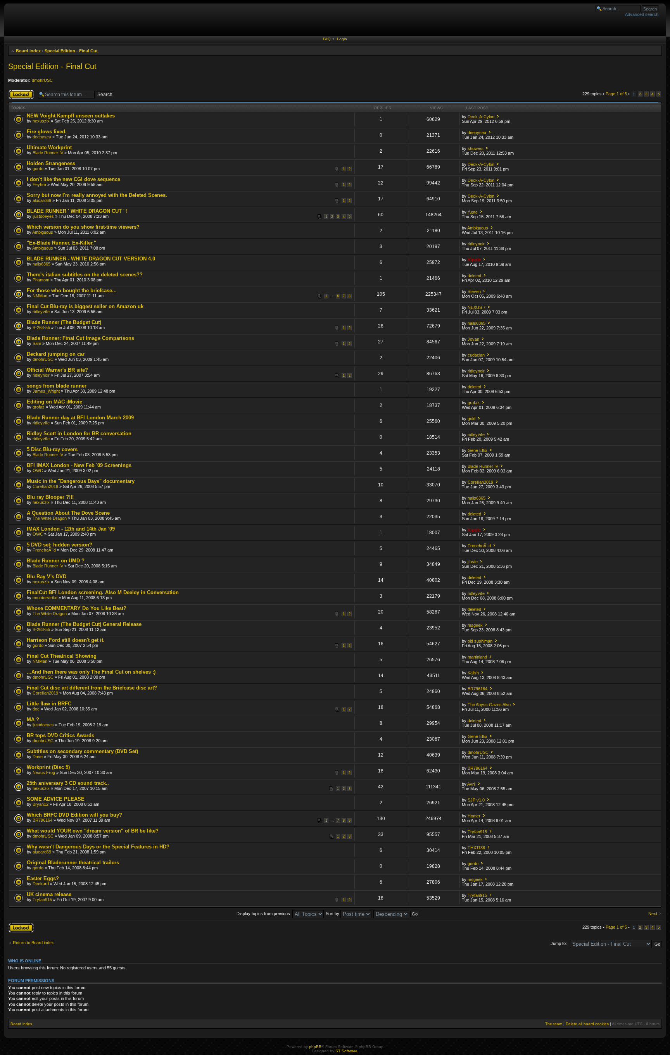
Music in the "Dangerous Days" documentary (81, 481)
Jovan (473, 339)
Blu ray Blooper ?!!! (50, 497)
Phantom (41, 280)
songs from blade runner (56, 386)
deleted (474, 275)
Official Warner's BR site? (57, 370)
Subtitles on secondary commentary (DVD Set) (82, 751)
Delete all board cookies (587, 1024)
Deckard (41, 883)
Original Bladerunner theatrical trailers (73, 862)
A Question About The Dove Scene (68, 513)
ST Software (346, 1051)
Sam (37, 343)
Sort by (333, 913)
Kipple (474, 259)
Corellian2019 (45, 486)
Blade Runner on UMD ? (56, 561)
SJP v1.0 (476, 800)
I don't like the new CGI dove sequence (73, 179)
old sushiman (480, 641)
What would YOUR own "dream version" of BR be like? (93, 831)
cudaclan (476, 355)
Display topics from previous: (264, 913)
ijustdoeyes (43, 216)
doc (36, 709)
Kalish (473, 673)
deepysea (42, 136)
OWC (38, 470)
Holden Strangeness (51, 163)
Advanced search (641, 14)
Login (342, 39)
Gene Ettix (477, 450)
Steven (474, 291)
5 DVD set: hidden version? (59, 545)
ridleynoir (476, 243)
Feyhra (39, 184)
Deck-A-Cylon (481, 116)
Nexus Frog (44, 772)
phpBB (315, 1047)
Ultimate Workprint (49, 147)
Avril (471, 784)
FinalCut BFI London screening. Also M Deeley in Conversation (103, 592)
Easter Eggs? (43, 878)
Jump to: (559, 943)
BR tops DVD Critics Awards (60, 735)
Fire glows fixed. (47, 131)
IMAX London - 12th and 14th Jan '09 (71, 529)
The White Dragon (50, 518)
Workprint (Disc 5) (48, 767)
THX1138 (476, 847)
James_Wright (46, 391)
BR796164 (477, 688)
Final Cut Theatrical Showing (62, 656)
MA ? (33, 719)
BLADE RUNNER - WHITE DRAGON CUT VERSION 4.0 (91, 259)
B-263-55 (41, 327)
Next (652, 913)
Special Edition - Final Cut (71, 50)
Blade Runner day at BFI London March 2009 (80, 418)
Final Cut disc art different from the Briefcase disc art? (92, 688)
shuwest (476, 148)
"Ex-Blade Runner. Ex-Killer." (61, 243)
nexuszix (41, 121)
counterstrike (45, 597)
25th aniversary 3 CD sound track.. (68, 783)
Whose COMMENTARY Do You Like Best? (76, 608)
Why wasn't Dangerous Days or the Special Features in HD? (98, 847)
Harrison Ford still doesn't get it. (66, 640)
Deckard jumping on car (56, 354)
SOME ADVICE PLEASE (56, 799)
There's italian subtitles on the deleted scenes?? (85, 275)
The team (553, 1024)
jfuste (473, 212)
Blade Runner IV (48, 152)
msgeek (475, 625)
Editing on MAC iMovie (54, 402)
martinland (477, 657)
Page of (616, 93)
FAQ (327, 39)
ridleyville (41, 311)
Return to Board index (33, 942)
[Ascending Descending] (396, 913)
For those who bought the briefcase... (72, 290)
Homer (474, 816)
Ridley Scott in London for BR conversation (79, 433)
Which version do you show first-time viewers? (83, 227)
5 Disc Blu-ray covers (52, 449)
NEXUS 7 (476, 307)
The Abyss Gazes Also (489, 704)
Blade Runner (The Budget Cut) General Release (84, 624)
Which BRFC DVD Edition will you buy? (74, 815)
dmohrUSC (42, 80)
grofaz (39, 407)
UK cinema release (49, 894)
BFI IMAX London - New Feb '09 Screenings (79, 465)
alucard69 (42, 200)
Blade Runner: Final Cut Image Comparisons (80, 338)
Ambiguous (42, 232)
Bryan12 (40, 804)
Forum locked (21, 92)
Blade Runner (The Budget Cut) (64, 322)
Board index (28, 50)
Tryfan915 (477, 831)
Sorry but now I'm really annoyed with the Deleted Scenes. (97, 195)
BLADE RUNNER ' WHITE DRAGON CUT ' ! (77, 211)
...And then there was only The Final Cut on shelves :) (91, 672)
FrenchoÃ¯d (44, 550)
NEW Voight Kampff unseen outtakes (71, 116)
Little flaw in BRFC (49, 704)
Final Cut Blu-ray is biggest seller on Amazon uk (85, 306)
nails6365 (41, 264)
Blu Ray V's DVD (46, 576)
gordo (38, 168)
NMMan (40, 295)
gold (471, 418)
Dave (38, 756)
